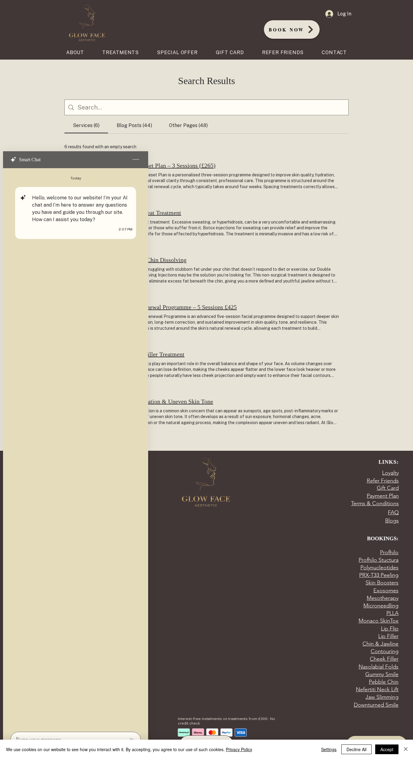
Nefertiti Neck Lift (377, 689)
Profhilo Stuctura (378, 560)
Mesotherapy (382, 598)
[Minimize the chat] (136, 160)
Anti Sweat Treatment (154, 212)
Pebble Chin (383, 682)
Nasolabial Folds (378, 666)
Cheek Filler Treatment (155, 354)
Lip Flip (389, 628)
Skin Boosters (382, 582)
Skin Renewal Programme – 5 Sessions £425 (182, 307)
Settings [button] (329, 749)
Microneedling (380, 605)
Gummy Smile (381, 674)
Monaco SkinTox (378, 620)
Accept (386, 749)
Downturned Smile (376, 705)
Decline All (356, 749)
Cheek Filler (384, 659)
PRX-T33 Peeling (378, 575)
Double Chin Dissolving (157, 260)
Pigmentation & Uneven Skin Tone (170, 401)
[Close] (405, 749)
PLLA (392, 613)
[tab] (86, 125)
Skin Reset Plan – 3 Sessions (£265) (171, 165)
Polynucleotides (379, 567)
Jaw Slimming (382, 697)
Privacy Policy (239, 749)
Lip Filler (388, 636)
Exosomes (385, 590)
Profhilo (389, 552)
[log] (75, 448)
